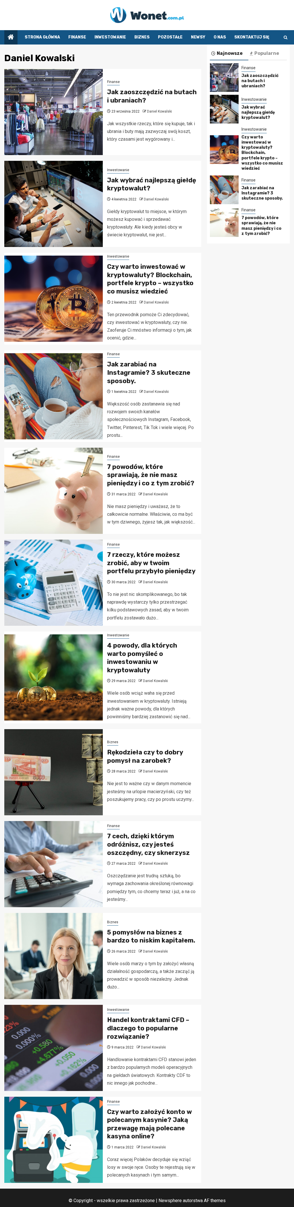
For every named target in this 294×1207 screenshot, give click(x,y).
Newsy (198, 37)
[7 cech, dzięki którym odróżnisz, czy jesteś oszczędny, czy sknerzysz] (53, 864)
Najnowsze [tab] (230, 53)
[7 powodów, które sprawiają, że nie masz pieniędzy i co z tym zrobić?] (53, 491)
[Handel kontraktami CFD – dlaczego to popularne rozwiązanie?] (53, 1048)
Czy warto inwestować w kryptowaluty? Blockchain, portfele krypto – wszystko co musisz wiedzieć (150, 279)
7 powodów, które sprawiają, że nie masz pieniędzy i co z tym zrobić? (150, 475)
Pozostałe (170, 37)
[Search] (285, 37)
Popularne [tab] (266, 53)
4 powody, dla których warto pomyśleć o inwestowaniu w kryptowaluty (142, 658)
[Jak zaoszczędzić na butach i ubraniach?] (53, 112)
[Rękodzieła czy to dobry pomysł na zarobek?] (53, 772)
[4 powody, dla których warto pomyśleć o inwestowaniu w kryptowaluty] (53, 677)
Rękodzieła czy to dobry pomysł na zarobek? (145, 756)
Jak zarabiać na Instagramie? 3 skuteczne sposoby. (148, 372)
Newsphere (170, 1200)
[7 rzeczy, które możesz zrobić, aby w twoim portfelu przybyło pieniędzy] (53, 583)
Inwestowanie (110, 37)
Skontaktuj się (251, 37)
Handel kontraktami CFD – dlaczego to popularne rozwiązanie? (148, 1028)
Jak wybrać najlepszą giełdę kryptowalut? (258, 112)
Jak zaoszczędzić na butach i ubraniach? (259, 80)
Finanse (77, 37)
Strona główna (42, 37)
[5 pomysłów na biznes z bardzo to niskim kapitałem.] (53, 956)
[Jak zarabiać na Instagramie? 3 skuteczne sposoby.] (53, 396)
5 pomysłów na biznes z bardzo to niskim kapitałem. (151, 936)
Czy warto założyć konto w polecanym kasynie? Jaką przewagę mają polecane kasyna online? (149, 1124)
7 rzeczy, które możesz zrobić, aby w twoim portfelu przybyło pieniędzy (151, 563)
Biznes (142, 37)
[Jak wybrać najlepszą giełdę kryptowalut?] (53, 204)
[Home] (11, 38)
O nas (220, 37)
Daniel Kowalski (159, 111)
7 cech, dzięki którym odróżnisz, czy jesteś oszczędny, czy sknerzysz (148, 844)
